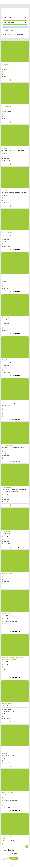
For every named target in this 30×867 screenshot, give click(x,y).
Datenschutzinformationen (8, 854)
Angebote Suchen (7, 9)
